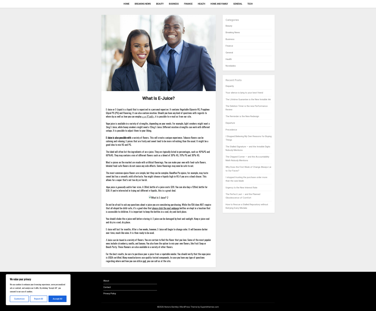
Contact (107, 287)
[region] (38, 289)
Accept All (57, 299)
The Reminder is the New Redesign (242, 116)
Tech (250, 4)
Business (174, 4)
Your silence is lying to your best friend (244, 92)
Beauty (160, 4)
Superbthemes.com (209, 307)
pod (144, 261)
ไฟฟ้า (148, 116)
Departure (230, 123)
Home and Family (219, 4)
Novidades (231, 65)
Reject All (38, 299)
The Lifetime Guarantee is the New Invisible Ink (248, 99)
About (106, 281)
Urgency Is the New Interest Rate (241, 187)
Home (126, 4)
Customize (19, 299)
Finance (188, 4)
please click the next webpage (165, 208)
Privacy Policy (109, 293)
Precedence (231, 129)
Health (201, 4)
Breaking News (143, 4)
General (237, 4)
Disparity (230, 86)
